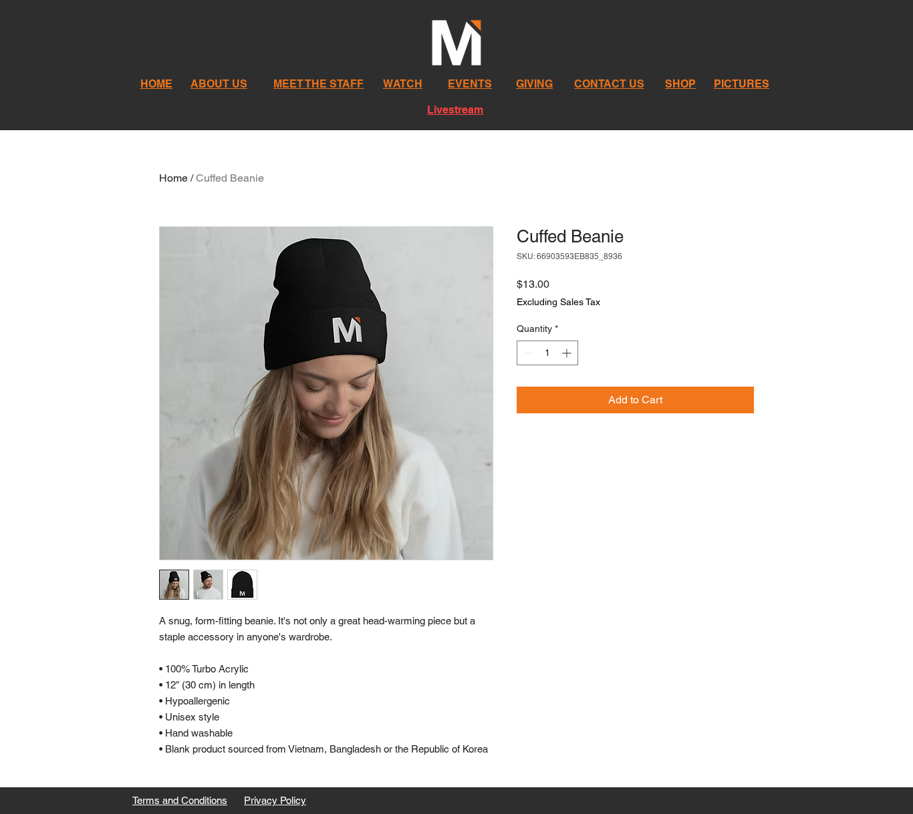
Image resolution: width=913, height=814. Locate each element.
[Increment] (567, 353)
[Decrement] (527, 353)
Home (173, 178)
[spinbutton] (547, 353)
